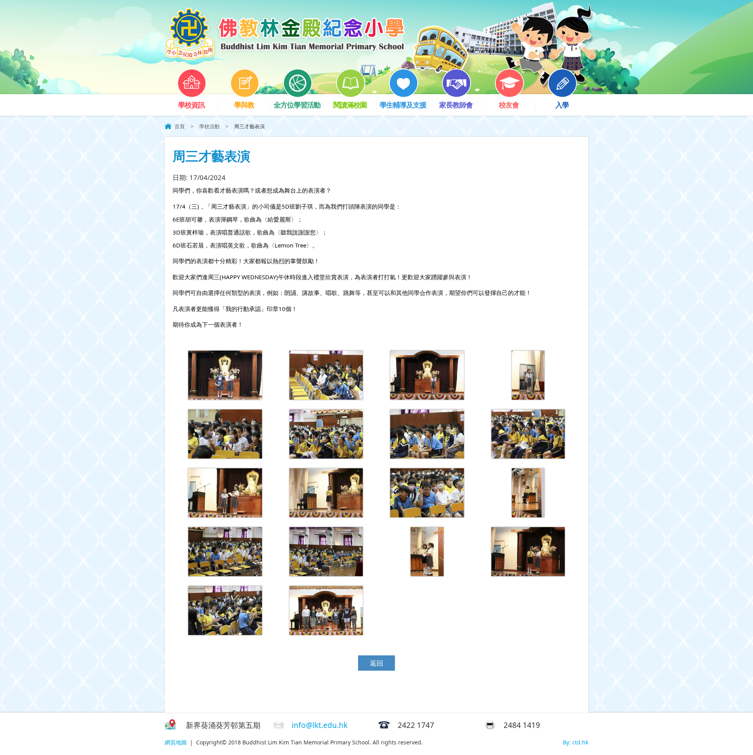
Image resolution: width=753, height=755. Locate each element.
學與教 (244, 104)
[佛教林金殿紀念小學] (285, 57)
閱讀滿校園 (350, 104)
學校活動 (209, 126)
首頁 (180, 126)
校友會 (509, 104)
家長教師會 (456, 104)
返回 (376, 663)
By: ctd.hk (575, 742)
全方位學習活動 (297, 104)
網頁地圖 (176, 742)
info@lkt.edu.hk (319, 725)
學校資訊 (191, 104)
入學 (562, 104)
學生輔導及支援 (403, 104)
